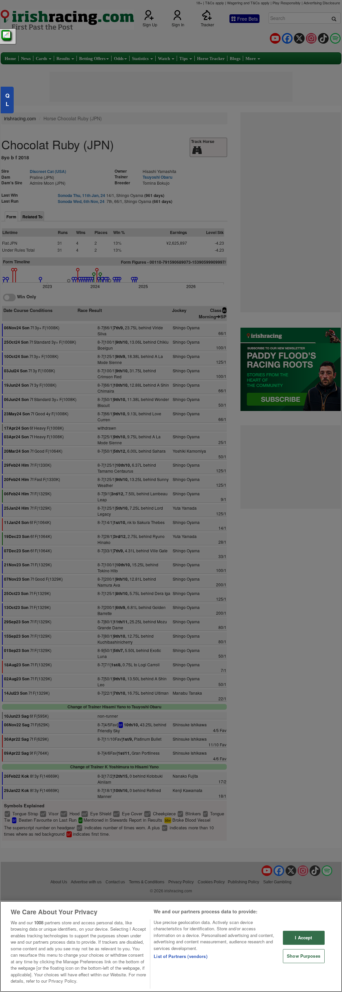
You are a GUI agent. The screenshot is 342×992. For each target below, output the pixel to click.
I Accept (303, 938)
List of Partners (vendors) (180, 956)
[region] (171, 946)
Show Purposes (303, 956)
